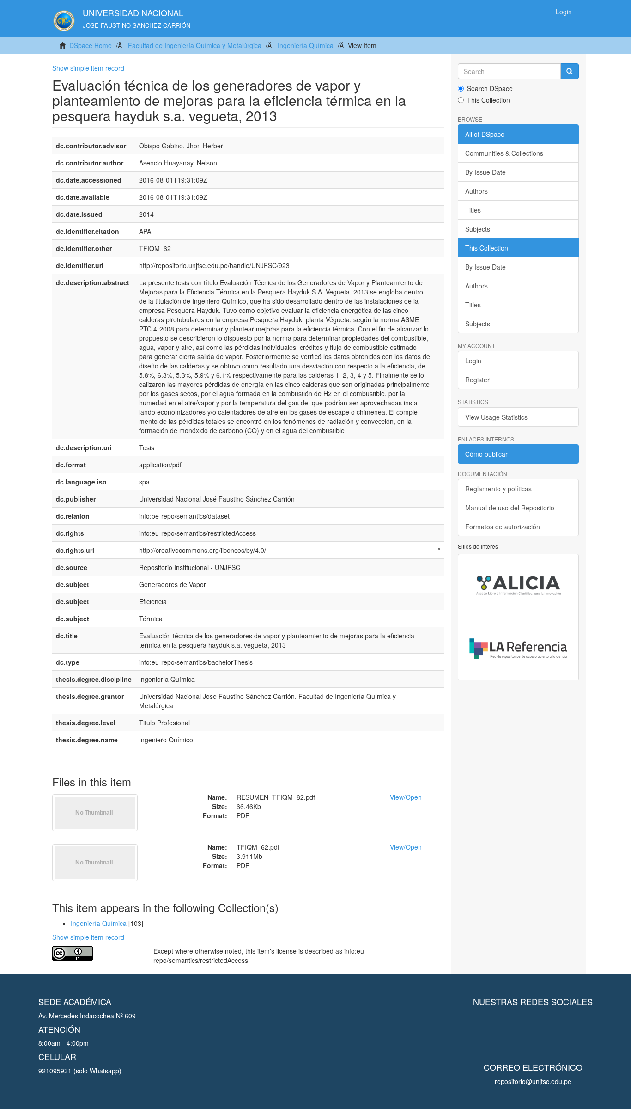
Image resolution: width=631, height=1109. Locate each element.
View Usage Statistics (496, 417)
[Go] (569, 71)
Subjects (477, 228)
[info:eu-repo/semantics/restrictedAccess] (96, 953)
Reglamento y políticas (498, 488)
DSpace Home (90, 45)
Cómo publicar (486, 454)
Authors (476, 191)
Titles (473, 209)
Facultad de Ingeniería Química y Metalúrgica (194, 45)
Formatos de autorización (502, 526)
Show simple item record (88, 68)
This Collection (488, 99)
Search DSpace (490, 88)
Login (473, 360)
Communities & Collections (504, 153)
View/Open (406, 797)
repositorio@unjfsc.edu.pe (533, 1081)
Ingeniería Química (306, 45)
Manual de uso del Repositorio (509, 507)
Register (477, 379)
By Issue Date (485, 172)
